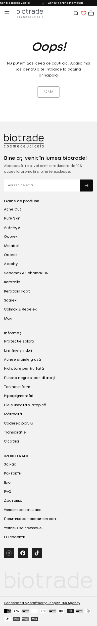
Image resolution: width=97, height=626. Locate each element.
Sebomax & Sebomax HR (26, 273)
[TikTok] (37, 553)
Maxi (8, 318)
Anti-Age (12, 227)
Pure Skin (12, 218)
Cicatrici (11, 441)
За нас (10, 464)
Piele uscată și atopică (25, 405)
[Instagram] (9, 553)
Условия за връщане (23, 510)
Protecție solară (19, 341)
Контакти (12, 473)
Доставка (13, 500)
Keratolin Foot (17, 291)
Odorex (10, 236)
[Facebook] (23, 553)
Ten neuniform (17, 387)
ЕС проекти (14, 537)
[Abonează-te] (86, 186)
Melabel (11, 246)
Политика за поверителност (30, 519)
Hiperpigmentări (18, 396)
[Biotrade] (24, 141)
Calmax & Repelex (20, 309)
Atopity (11, 264)
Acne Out (12, 209)
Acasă (48, 92)
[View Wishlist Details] (83, 13)
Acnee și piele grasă (22, 359)
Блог (8, 482)
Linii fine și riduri (18, 350)
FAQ (7, 491)
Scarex (10, 300)
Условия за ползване (23, 528)
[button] (7, 13)
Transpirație (15, 432)
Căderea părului (18, 423)
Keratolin (12, 282)
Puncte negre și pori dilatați (29, 378)
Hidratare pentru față (24, 368)
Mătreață (13, 414)
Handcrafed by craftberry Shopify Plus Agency (42, 603)
